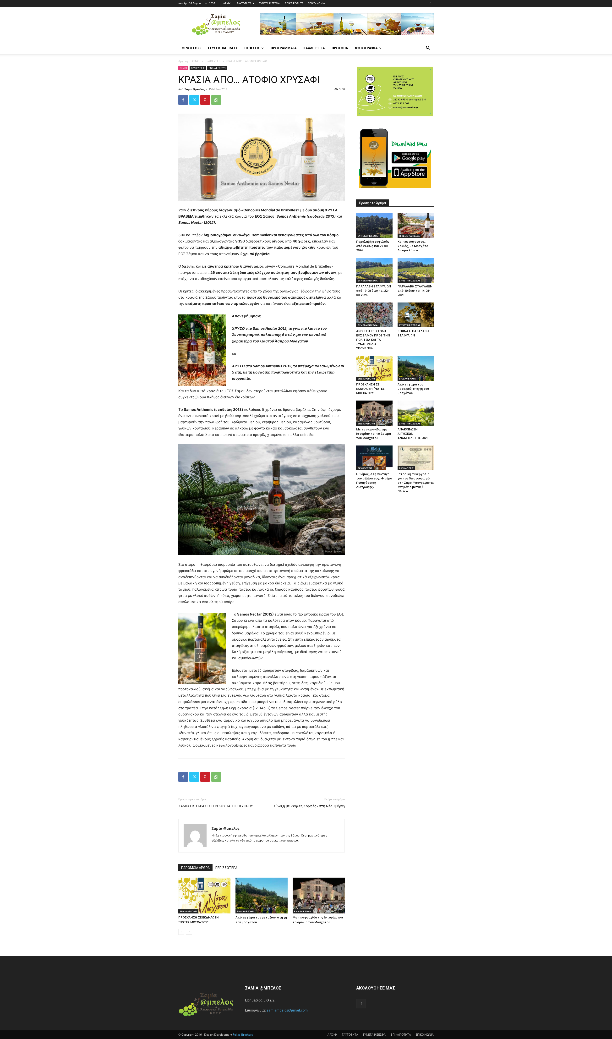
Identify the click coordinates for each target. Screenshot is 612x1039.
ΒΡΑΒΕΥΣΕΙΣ (213, 61)
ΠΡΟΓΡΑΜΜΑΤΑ (284, 48)
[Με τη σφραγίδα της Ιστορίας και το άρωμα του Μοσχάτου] (319, 895)
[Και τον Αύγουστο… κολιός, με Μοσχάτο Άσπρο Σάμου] (416, 225)
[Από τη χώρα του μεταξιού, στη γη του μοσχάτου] (261, 895)
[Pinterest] (205, 100)
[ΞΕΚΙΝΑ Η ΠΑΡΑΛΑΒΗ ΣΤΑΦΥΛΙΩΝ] (416, 314)
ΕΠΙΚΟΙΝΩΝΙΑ (316, 3)
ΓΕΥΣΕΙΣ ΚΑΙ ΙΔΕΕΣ (223, 48)
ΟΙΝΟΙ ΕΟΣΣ (191, 48)
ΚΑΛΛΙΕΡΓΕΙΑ (314, 48)
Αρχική (183, 61)
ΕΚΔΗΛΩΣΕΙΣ (365, 468)
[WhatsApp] (216, 100)
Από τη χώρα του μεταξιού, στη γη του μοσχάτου (413, 389)
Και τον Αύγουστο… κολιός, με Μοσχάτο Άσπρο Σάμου (413, 246)
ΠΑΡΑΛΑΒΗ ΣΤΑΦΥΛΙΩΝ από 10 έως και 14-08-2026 (415, 291)
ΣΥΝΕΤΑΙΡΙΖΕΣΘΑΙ (269, 3)
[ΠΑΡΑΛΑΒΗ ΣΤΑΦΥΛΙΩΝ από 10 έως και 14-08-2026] (416, 270)
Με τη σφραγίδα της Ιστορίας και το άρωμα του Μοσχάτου (373, 434)
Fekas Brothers (242, 1035)
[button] (428, 48)
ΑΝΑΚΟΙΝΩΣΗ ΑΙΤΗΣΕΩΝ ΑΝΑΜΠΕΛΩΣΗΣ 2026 (413, 434)
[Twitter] (194, 100)
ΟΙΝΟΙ (196, 61)
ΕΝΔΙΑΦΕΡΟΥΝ (217, 68)
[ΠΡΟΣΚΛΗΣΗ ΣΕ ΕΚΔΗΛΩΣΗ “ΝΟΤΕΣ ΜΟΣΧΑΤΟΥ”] (204, 895)
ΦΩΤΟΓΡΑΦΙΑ (366, 48)
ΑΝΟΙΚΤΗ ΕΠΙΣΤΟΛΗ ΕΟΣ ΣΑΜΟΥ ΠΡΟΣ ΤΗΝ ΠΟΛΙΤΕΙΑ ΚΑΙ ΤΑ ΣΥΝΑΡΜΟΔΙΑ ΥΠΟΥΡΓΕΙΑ (373, 339)
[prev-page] (181, 932)
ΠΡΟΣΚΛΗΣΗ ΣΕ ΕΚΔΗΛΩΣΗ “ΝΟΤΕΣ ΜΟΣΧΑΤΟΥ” (370, 389)
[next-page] (189, 932)
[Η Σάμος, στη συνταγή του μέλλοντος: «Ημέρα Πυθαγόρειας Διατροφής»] (374, 457)
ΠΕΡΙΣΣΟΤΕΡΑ (226, 868)
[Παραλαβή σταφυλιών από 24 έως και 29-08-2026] (374, 225)
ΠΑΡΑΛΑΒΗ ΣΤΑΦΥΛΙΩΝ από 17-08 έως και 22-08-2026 (373, 291)
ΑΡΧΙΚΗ (227, 3)
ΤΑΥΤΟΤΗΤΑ (244, 3)
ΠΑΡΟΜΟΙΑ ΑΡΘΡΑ (195, 868)
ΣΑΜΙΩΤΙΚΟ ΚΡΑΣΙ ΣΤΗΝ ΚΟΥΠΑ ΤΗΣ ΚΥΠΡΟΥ (215, 806)
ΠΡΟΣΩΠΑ (340, 48)
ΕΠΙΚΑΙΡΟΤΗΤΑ (294, 3)
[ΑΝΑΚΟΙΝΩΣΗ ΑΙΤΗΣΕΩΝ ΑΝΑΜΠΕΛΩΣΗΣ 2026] (416, 413)
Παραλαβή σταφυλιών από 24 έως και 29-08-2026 (372, 246)
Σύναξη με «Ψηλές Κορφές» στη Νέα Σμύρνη (309, 806)
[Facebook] (430, 3)
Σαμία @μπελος (195, 89)
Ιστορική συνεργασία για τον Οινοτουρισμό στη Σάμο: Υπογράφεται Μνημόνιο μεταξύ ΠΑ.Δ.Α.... (416, 482)
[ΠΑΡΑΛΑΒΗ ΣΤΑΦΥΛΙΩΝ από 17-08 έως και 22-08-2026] (374, 270)
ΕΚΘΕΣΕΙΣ (252, 48)
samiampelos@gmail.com (287, 1010)
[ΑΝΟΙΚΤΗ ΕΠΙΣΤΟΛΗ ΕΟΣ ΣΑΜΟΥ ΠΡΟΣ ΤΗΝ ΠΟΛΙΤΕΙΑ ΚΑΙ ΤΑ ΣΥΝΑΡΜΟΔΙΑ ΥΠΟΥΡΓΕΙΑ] (374, 314)
